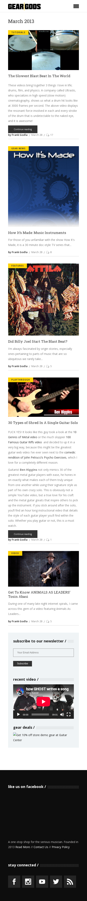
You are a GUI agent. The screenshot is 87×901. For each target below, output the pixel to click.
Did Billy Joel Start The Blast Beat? (37, 341)
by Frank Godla (18, 135)
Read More (22, 847)
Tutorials (18, 32)
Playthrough (20, 379)
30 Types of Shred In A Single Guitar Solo (43, 423)
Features (17, 265)
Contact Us (41, 847)
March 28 (36, 135)
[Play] (18, 714)
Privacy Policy (61, 847)
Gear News (18, 148)
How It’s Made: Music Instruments (37, 233)
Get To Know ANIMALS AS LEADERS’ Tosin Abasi (39, 594)
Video (15, 553)
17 (51, 135)
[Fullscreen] (69, 714)
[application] (43, 701)
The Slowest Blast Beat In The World (39, 76)
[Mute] (62, 714)
